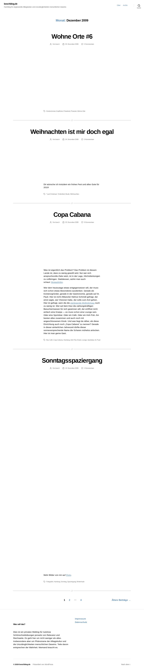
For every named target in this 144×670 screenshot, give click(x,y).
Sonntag (64, 582)
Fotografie (49, 582)
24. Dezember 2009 (71, 139)
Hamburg (67, 340)
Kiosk (79, 340)
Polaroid (74, 111)
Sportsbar (91, 340)
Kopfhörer (59, 111)
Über (118, 5)
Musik (67, 194)
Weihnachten (74, 194)
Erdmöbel (61, 194)
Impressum (80, 619)
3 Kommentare (89, 139)
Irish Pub (74, 340)
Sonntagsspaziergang (72, 360)
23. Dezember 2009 (71, 222)
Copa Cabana (72, 214)
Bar (47, 340)
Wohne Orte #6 (72, 36)
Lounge (84, 340)
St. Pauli (97, 340)
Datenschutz (81, 622)
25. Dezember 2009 (71, 44)
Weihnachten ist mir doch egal (72, 131)
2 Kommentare (89, 44)
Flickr (68, 575)
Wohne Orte (81, 111)
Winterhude (80, 582)
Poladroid (67, 111)
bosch (58, 44)
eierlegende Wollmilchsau (82, 303)
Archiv (125, 5)
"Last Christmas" (52, 194)
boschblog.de (10, 4)
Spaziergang (71, 582)
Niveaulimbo (57, 282)
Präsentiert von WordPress (43, 664)
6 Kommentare (89, 222)
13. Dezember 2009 (71, 368)
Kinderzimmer (51, 111)
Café (51, 340)
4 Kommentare (89, 368)
